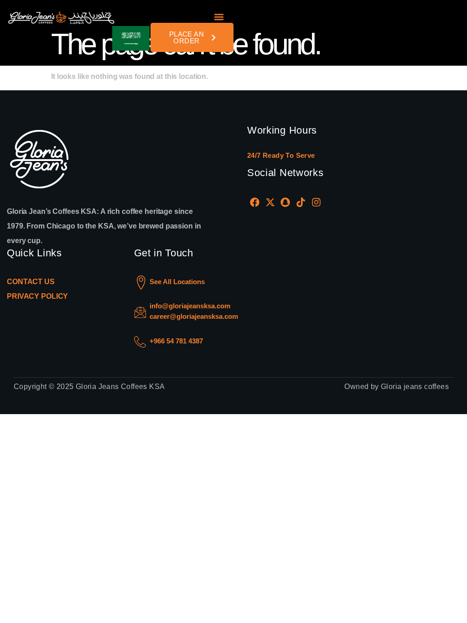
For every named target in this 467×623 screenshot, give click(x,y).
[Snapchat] (285, 202)
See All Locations (177, 282)
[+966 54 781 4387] (140, 342)
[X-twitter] (270, 202)
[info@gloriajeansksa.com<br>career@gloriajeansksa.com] (140, 312)
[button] (219, 17)
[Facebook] (255, 202)
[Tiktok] (301, 202)
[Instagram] (316, 202)
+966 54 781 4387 (176, 341)
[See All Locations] (141, 282)
